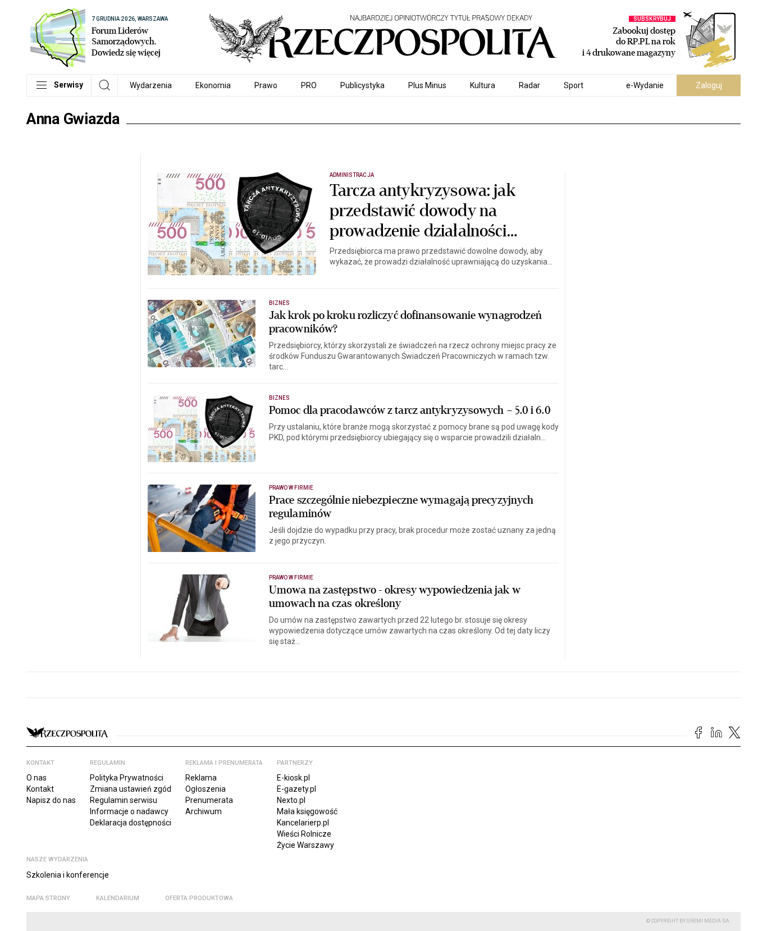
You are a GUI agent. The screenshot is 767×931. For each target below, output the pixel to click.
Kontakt (40, 788)
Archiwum (203, 811)
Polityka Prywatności (126, 777)
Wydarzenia (151, 85)
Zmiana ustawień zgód (130, 788)
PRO (309, 85)
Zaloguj (709, 85)
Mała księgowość (307, 811)
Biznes (279, 303)
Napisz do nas (51, 800)
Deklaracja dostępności (130, 822)
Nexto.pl (291, 800)
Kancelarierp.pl (303, 822)
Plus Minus (427, 85)
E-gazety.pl (296, 788)
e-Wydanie (645, 85)
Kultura (482, 85)
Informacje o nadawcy (129, 811)
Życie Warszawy (305, 845)
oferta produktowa (199, 898)
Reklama (201, 777)
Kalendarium (117, 898)
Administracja (352, 175)
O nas (36, 777)
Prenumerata (209, 800)
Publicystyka (362, 85)
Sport (573, 85)
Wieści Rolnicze (304, 833)
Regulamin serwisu (123, 800)
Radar (529, 85)
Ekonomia (213, 85)
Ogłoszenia (205, 788)
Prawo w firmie (291, 488)
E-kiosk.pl (293, 777)
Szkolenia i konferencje (67, 874)
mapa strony (48, 898)
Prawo (265, 85)
